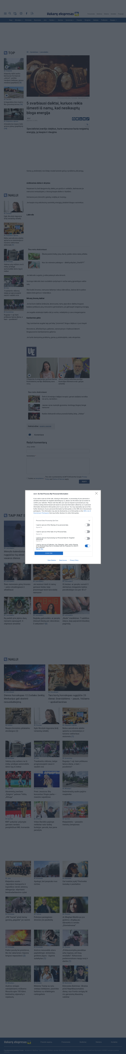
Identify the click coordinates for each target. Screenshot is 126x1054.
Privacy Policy (74, 560)
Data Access (63, 560)
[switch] (87, 525)
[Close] (97, 494)
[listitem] (63, 521)
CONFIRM (48, 553)
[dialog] (63, 527)
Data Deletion (52, 560)
